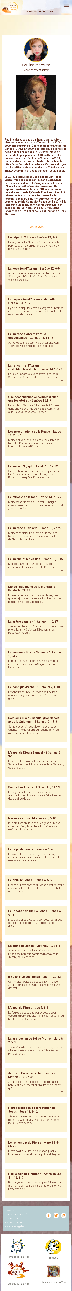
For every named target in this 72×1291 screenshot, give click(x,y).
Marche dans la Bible (10, 8)
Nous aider (12, 1218)
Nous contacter (14, 1222)
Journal (11, 1210)
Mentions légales (15, 1226)
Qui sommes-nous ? (17, 1214)
